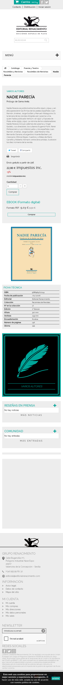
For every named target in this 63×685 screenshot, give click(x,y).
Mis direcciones (13, 609)
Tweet (13, 150)
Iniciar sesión (45, 7)
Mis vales (10, 616)
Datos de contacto (14, 589)
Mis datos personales (16, 612)
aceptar (55, 678)
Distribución (29, 7)
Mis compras (12, 606)
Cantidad (11, 182)
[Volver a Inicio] (5, 68)
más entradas (31, 441)
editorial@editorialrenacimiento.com (23, 576)
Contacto (16, 7)
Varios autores (15, 91)
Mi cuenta (10, 603)
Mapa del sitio (12, 592)
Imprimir (15, 156)
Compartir (25, 150)
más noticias (31, 415)
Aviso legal (11, 585)
